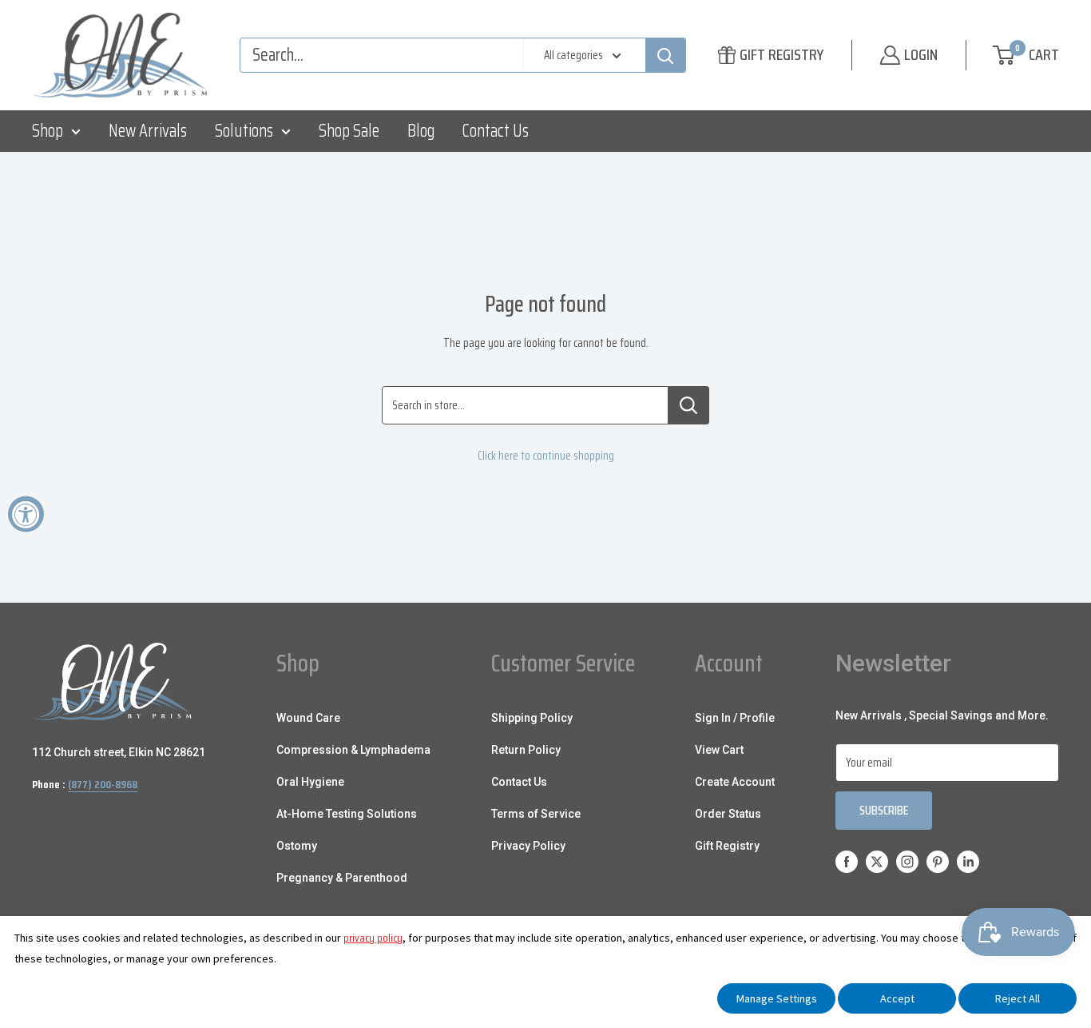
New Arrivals (148, 131)
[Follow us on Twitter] (877, 861)
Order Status (728, 813)
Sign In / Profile (735, 717)
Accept (897, 998)
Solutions (244, 131)
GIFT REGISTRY (781, 54)
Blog (420, 131)
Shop (47, 131)
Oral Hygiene (310, 781)
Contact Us (495, 131)
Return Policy (526, 749)
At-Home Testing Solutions (346, 813)
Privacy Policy (528, 845)
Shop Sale (349, 131)
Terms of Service (536, 813)
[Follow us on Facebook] (846, 861)
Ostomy (296, 845)
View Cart (719, 749)
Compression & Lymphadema (353, 749)
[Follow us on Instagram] (907, 861)
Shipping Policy (532, 717)
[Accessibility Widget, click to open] (26, 514)
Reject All (1017, 998)
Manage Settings (776, 998)
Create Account (735, 781)
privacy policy (373, 937)
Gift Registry (727, 845)
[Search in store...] (688, 405)
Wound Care (308, 717)
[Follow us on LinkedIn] (968, 861)
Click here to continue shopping (546, 455)
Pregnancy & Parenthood (341, 877)
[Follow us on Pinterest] (937, 861)
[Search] (665, 55)
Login (921, 54)
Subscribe (883, 810)
